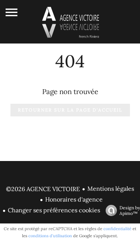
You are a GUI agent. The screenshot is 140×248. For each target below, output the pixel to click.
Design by (129, 210)
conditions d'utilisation (50, 235)
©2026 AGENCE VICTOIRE (43, 189)
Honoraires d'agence (74, 199)
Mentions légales (110, 188)
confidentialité (117, 228)
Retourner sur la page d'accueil (70, 110)
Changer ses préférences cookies (54, 210)
